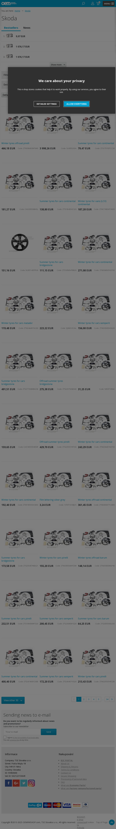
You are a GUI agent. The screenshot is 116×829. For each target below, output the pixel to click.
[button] (77, 104)
